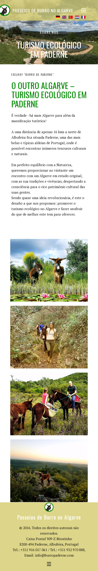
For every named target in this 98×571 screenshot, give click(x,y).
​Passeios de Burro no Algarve (43, 10)
